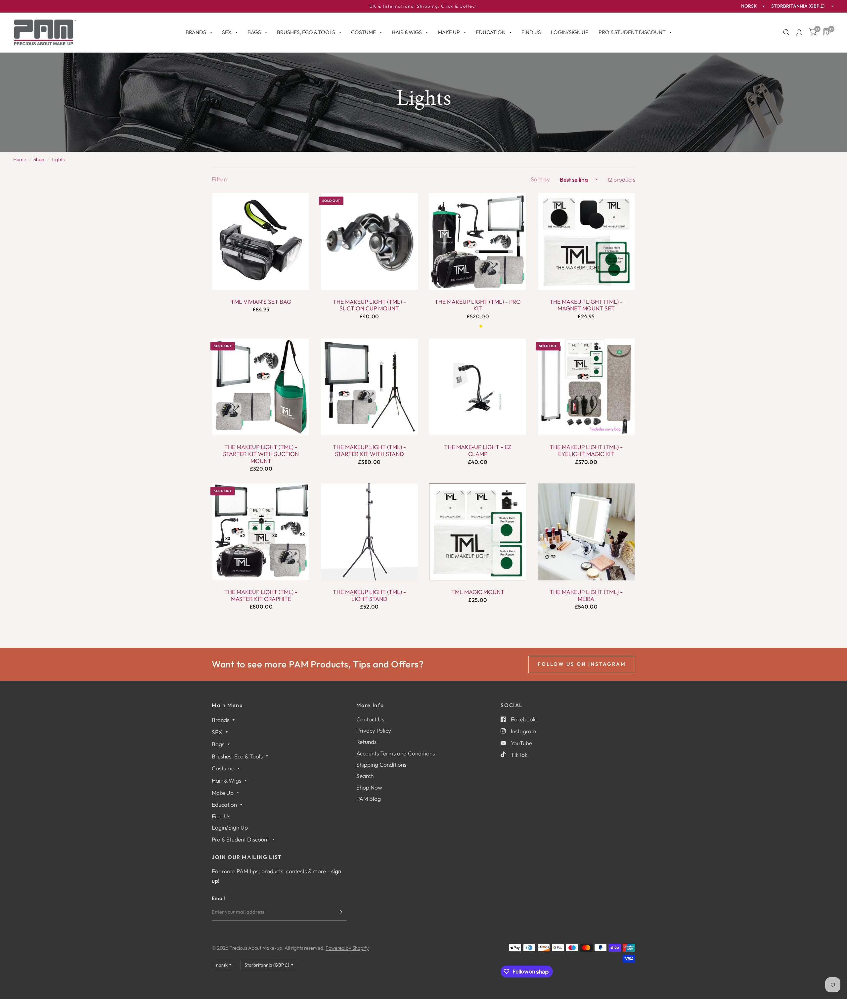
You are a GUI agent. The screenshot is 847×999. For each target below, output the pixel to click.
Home (19, 159)
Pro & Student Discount (632, 32)
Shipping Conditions (381, 764)
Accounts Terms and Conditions (395, 753)
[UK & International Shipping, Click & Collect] (423, 6)
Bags (254, 32)
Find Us (531, 32)
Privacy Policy (373, 730)
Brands (196, 32)
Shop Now (369, 787)
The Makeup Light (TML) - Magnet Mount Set (586, 305)
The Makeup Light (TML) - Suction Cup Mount (369, 305)
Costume (363, 32)
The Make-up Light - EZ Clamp (477, 450)
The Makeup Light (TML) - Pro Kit (478, 305)
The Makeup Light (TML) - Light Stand (369, 595)
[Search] (786, 32)
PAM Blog (368, 798)
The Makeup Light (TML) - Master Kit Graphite (260, 595)
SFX (227, 32)
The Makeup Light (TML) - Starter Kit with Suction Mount (261, 454)
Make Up (449, 32)
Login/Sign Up (570, 32)
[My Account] (799, 32)
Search (365, 775)
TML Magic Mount (477, 592)
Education (491, 32)
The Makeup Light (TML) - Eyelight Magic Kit (586, 450)
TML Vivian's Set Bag (261, 301)
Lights (58, 159)
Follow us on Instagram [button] (582, 664)
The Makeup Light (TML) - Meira (586, 595)
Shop (38, 159)
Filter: (220, 179)
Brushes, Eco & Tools (306, 32)
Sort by (540, 179)
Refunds (366, 741)
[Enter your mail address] (339, 912)
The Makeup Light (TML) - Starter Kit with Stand (369, 450)
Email (218, 898)
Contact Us (370, 719)
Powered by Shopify (347, 948)
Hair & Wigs (407, 32)
